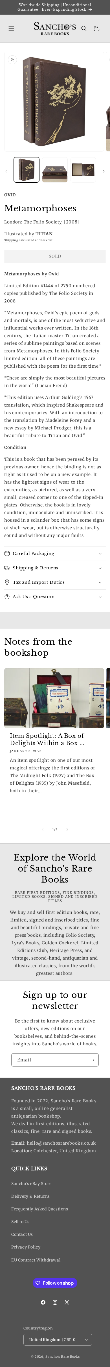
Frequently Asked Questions (39, 1209)
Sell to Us (20, 1221)
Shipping (11, 240)
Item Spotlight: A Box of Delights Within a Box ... (47, 739)
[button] (11, 28)
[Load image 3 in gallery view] (83, 170)
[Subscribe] (92, 1060)
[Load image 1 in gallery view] (26, 170)
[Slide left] (6, 171)
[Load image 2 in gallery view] (54, 170)
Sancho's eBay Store (31, 1183)
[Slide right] (104, 171)
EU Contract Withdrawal (35, 1260)
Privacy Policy (25, 1247)
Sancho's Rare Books (62, 1357)
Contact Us (22, 1234)
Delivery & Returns (30, 1196)
